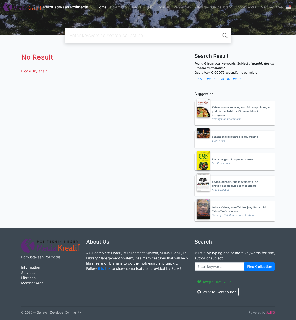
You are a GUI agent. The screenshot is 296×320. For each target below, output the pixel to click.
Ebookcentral (246, 7)
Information (119, 7)
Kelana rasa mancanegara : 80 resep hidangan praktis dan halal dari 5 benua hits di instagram (241, 111)
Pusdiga (201, 7)
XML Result (206, 79)
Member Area (272, 7)
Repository (182, 7)
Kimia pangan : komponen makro (232, 159)
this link (104, 268)
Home (101, 7)
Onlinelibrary (221, 7)
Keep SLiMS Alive (217, 282)
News (136, 7)
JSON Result (231, 79)
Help (148, 7)
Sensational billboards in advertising (235, 136)
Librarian (163, 7)
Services (28, 272)
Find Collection (259, 266)
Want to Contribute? (219, 292)
